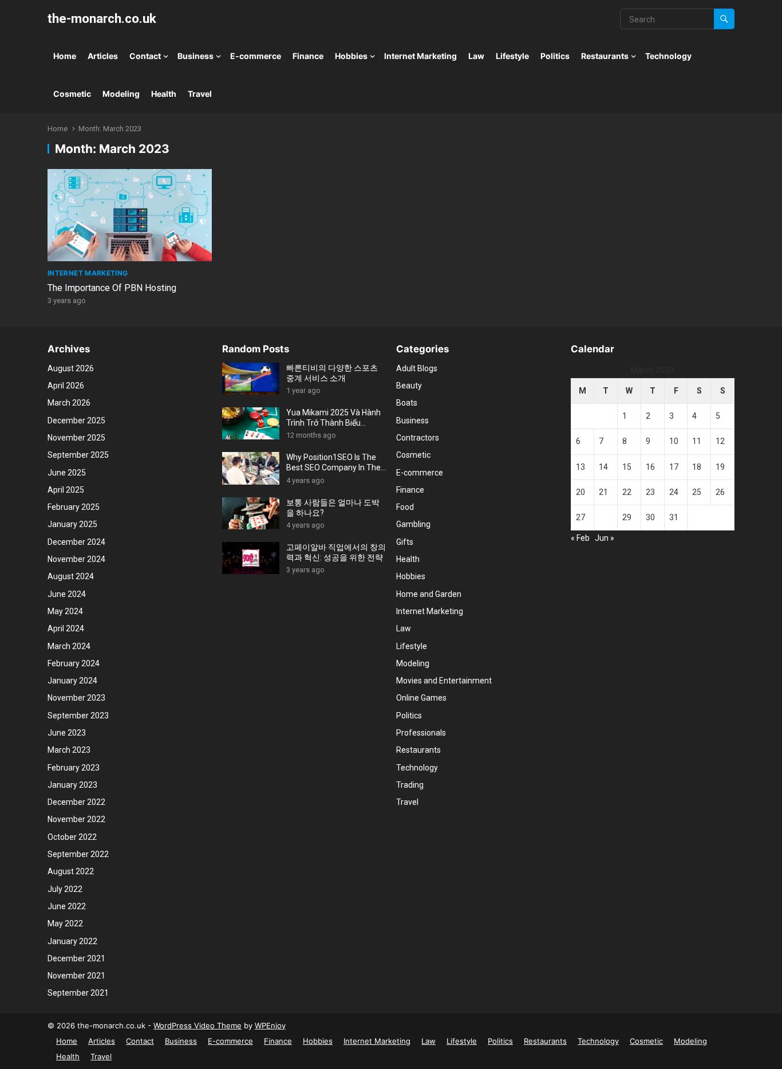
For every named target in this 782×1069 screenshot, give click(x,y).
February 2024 (74, 663)
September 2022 (78, 854)
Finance (308, 56)
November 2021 (76, 975)
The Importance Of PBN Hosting (112, 287)
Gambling (413, 524)
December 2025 (76, 420)
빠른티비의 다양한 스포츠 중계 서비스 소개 (332, 373)
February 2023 (74, 767)
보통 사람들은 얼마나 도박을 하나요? (333, 507)
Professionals (421, 732)
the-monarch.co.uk (102, 18)
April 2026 (66, 385)
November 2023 (76, 697)
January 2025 (72, 524)
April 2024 (66, 628)
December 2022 (76, 802)
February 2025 (74, 507)
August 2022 (71, 871)
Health (163, 94)
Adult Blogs (416, 368)
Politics (555, 56)
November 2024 (76, 559)
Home (64, 56)
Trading (410, 784)
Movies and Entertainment (444, 680)
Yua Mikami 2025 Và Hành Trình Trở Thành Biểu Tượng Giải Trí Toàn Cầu (333, 418)
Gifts (404, 542)
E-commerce (255, 56)
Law (476, 56)
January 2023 (72, 784)
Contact (145, 56)
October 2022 (72, 837)
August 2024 (71, 576)
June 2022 (67, 906)
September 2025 (78, 454)
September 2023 (78, 715)
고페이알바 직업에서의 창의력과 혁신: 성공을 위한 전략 (336, 552)
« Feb (580, 538)
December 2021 (76, 958)
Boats (406, 402)
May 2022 (65, 923)
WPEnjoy (270, 1025)
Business (195, 56)
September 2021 (78, 992)
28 (603, 517)
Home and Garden (428, 594)
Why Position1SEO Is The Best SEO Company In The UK (333, 463)
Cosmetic (72, 94)
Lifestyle (512, 56)
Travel (200, 94)
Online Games (421, 697)
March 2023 (69, 749)
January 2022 (72, 941)
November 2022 (76, 819)
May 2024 (65, 611)
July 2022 (65, 889)
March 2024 (69, 646)
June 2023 (67, 732)
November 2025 (76, 437)
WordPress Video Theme (197, 1025)
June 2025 (67, 472)
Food (405, 507)
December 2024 (76, 542)
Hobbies (351, 56)
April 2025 (66, 489)
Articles (103, 56)
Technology (668, 56)
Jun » (604, 538)
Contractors (417, 437)
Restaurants (605, 56)
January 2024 (72, 680)
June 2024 (67, 594)
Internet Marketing (420, 56)
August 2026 (71, 368)
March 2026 (69, 402)
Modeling (121, 94)
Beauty (409, 385)
